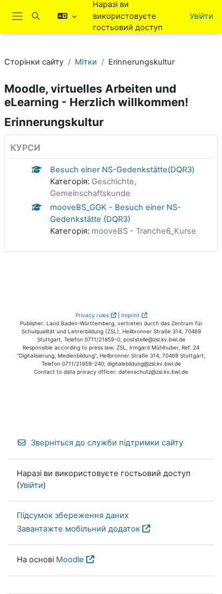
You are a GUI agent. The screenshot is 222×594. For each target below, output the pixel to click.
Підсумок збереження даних (73, 515)
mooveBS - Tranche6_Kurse (144, 231)
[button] (35, 16)
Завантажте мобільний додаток (78, 529)
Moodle (70, 559)
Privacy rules (92, 315)
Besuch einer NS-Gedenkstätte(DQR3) (122, 169)
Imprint (130, 315)
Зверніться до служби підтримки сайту (107, 443)
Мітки (86, 62)
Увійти (201, 16)
